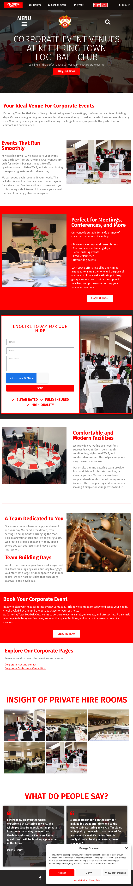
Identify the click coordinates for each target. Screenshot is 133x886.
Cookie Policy (80, 880)
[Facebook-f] (40, 878)
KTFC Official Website (13, 5)
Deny (89, 872)
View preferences (115, 872)
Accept (62, 872)
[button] (126, 848)
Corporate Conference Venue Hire (25, 668)
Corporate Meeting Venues (21, 664)
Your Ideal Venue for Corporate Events (48, 106)
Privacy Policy (95, 880)
